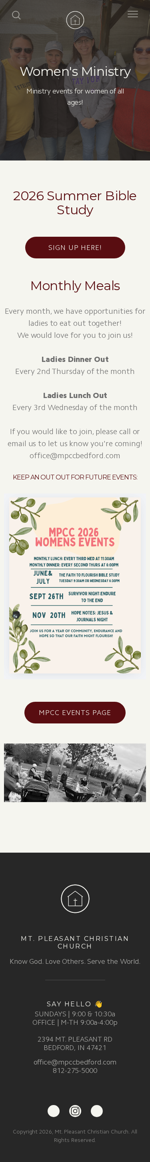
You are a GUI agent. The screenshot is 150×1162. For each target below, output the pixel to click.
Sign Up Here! (75, 247)
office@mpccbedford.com (75, 1062)
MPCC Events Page (75, 712)
